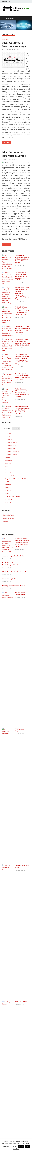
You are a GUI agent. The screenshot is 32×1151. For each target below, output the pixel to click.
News (7, 493)
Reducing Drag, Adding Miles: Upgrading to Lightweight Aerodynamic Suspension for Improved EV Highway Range (22, 293)
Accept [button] (21, 1146)
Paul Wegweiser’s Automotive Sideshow (14, 585)
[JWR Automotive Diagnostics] (7, 729)
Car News (8, 463)
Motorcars (8, 487)
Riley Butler (17, 50)
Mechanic (8, 484)
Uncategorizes (9, 499)
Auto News (8, 433)
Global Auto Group (10, 476)
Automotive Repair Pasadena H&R (13, 556)
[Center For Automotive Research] (7, 865)
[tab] (7, 428)
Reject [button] (27, 1146)
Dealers (4, 149)
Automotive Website (11, 454)
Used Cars (5, 39)
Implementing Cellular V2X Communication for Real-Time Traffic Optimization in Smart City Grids (22, 409)
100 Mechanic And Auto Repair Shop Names (15, 572)
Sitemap (5, 521)
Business (7, 457)
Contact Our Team (8, 515)
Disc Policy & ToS (8, 518)
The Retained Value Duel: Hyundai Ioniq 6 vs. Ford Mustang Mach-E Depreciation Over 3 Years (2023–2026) (22, 310)
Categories (7, 428)
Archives (16, 428)
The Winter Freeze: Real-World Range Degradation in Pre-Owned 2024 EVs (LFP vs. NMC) (22, 276)
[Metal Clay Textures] (7, 1002)
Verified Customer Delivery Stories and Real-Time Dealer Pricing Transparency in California (22, 392)
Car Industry (8, 460)
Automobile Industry (11, 442)
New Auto (8, 490)
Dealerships (8, 473)
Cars (6, 467)
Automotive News (10, 445)
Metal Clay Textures (21, 1001)
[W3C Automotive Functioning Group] (7, 593)
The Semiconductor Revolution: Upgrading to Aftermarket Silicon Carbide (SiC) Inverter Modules (22, 258)
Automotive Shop (10, 448)
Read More (5, 142)
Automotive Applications (9, 579)
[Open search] (27, 18)
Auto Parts (8, 436)
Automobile (8, 439)
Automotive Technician (12, 451)
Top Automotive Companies (13, 496)
